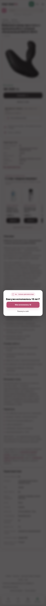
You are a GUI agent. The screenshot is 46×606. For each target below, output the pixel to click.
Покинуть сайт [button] (23, 311)
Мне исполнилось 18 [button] (23, 305)
